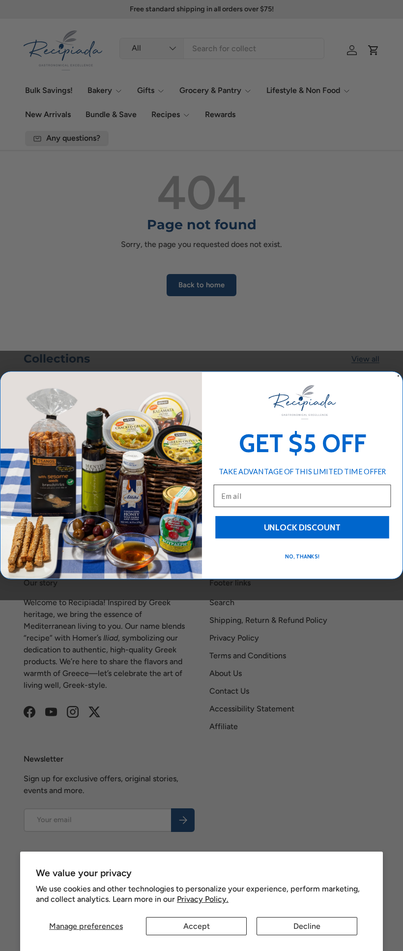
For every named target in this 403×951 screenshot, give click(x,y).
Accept (196, 926)
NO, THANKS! (302, 556)
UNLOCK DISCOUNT (302, 527)
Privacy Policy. (203, 899)
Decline (306, 926)
